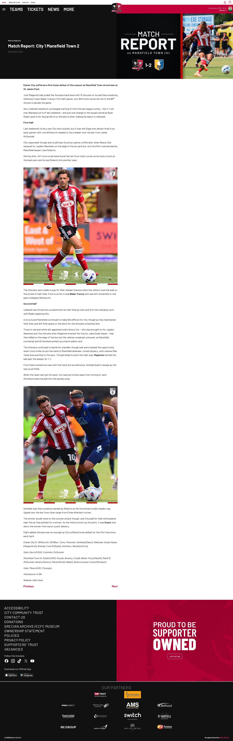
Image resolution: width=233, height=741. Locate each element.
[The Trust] (100, 694)
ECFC (4, 2)
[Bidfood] (164, 705)
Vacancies (13, 649)
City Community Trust (23, 612)
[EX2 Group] (68, 727)
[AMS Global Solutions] (132, 705)
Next (115, 586)
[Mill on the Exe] (132, 727)
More (69, 9)
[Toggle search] (230, 2)
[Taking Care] (100, 705)
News (53, 9)
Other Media (224, 737)
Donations (13, 622)
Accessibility (16, 608)
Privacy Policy (17, 640)
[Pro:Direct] (68, 705)
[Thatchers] (68, 716)
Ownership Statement (24, 631)
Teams (16, 9)
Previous (28, 586)
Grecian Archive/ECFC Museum (31, 626)
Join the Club (174, 656)
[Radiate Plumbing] (164, 727)
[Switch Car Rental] (132, 716)
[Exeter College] (100, 727)
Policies (11, 635)
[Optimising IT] (100, 716)
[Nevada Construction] (132, 694)
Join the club (14, 2)
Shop (33, 2)
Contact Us (14, 617)
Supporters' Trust (21, 644)
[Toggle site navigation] (4, 9)
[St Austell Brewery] (164, 716)
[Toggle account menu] (225, 2)
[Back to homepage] (116, 8)
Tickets (25, 2)
